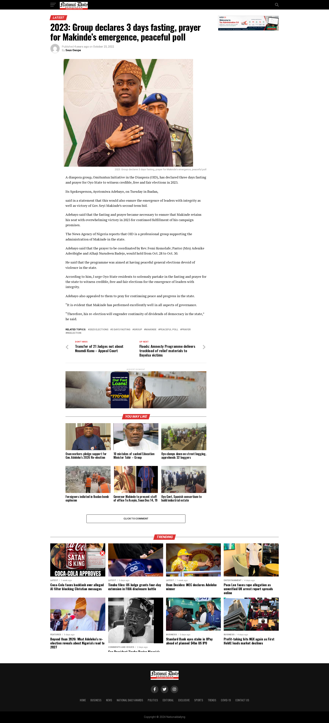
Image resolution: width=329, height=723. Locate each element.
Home (83, 700)
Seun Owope (73, 50)
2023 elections (98, 329)
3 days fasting (121, 329)
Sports (198, 700)
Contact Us (242, 700)
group (138, 329)
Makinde (150, 329)
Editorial (168, 700)
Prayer (186, 329)
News (109, 700)
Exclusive (184, 700)
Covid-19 (226, 700)
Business (95, 700)
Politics (153, 700)
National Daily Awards (130, 700)
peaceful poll (169, 329)
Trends (212, 700)
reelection (74, 333)
